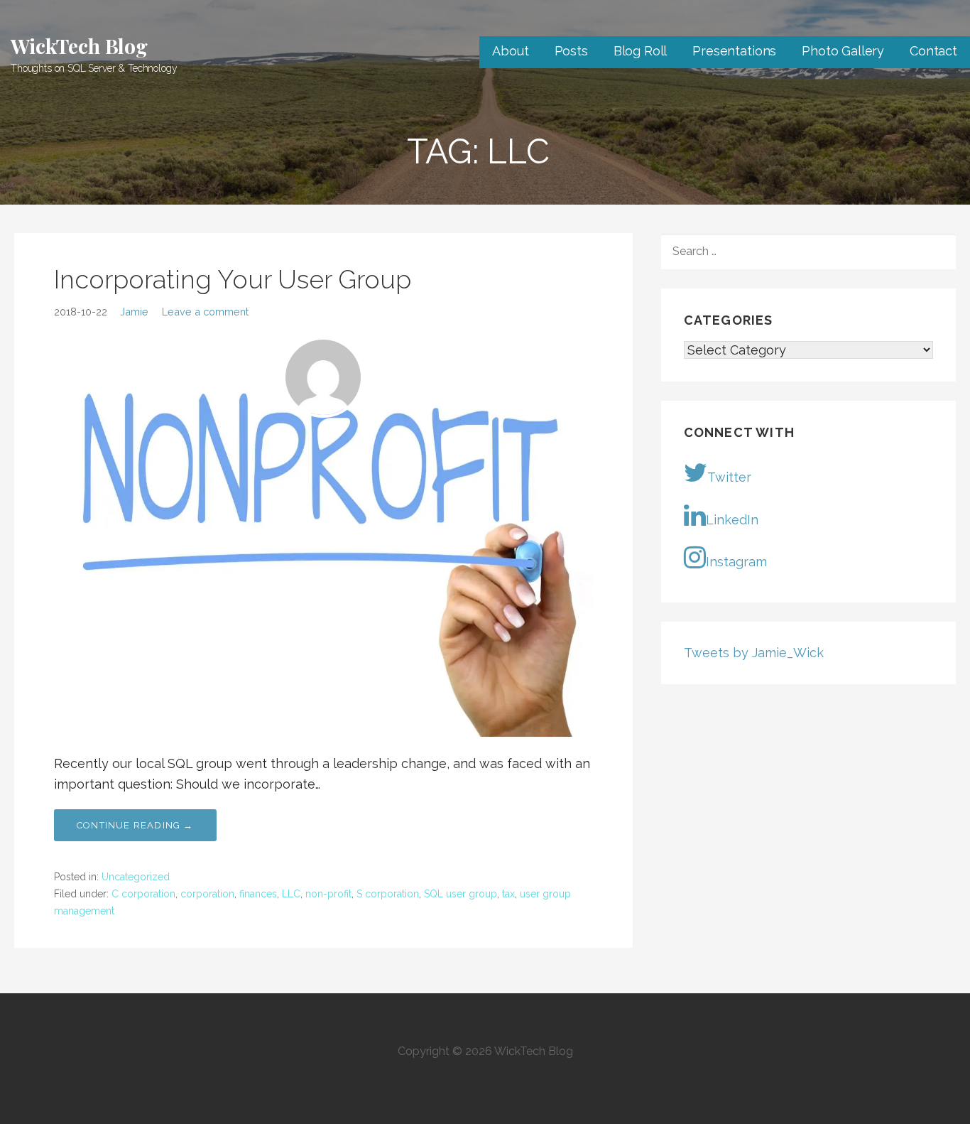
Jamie (134, 312)
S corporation (387, 893)
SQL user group (460, 893)
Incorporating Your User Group (232, 279)
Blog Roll (640, 50)
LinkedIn (732, 519)
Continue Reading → (135, 825)
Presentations (734, 50)
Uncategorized (136, 876)
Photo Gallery (843, 50)
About (510, 50)
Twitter (729, 477)
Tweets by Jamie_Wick (754, 652)
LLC (291, 893)
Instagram (736, 561)
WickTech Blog (79, 46)
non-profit (328, 893)
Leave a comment (205, 312)
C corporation (143, 893)
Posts (571, 50)
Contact (933, 50)
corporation (207, 893)
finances (258, 893)
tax (508, 893)
